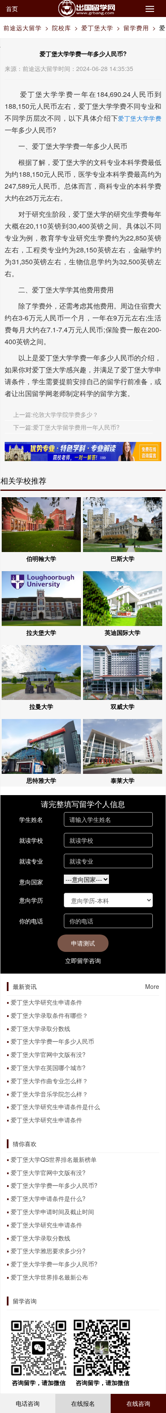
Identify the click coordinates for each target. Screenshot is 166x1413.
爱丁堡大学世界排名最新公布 (49, 1277)
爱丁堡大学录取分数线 (40, 1028)
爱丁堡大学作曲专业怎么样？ (49, 1080)
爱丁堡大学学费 (139, 118)
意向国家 (31, 882)
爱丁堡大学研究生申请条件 (46, 1002)
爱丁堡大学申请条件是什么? (48, 1198)
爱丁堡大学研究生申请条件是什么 (55, 1106)
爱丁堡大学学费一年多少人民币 (52, 1041)
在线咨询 (138, 1403)
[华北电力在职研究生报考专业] (83, 450)
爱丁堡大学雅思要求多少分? (48, 1250)
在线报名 (83, 1403)
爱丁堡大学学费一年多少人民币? (54, 1185)
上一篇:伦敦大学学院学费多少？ (55, 414)
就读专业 (31, 861)
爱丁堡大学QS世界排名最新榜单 (54, 1159)
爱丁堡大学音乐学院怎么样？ (49, 1094)
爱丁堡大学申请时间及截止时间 (52, 1211)
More (152, 986)
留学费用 (136, 27)
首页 (12, 8)
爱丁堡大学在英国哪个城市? (48, 1067)
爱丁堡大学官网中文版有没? (48, 1054)
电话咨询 (28, 1403)
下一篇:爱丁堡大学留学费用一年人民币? (66, 427)
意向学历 (31, 900)
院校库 (61, 27)
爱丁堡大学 (97, 27)
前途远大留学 (22, 27)
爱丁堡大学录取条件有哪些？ (49, 1015)
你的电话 (31, 921)
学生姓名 (31, 819)
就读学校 (31, 840)
